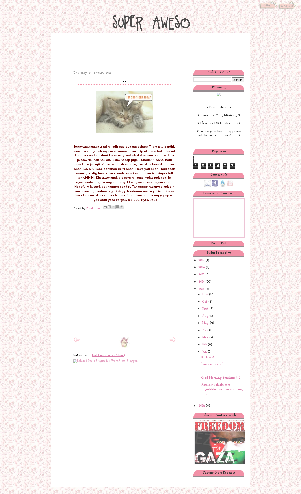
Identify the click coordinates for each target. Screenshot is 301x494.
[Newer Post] (76, 342)
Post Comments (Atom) (108, 355)
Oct (205, 301)
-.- (202, 371)
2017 (202, 260)
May (206, 323)
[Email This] (105, 207)
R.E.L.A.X (207, 357)
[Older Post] (172, 342)
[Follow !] (268, 9)
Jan (205, 351)
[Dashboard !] (287, 9)
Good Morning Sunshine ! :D (221, 378)
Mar (205, 337)
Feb (205, 344)
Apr (205, 330)
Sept (205, 308)
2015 (201, 274)
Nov (205, 294)
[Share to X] (113, 207)
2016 (202, 267)
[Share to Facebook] (117, 207)
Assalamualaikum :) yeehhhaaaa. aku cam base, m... (222, 389)
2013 (201, 289)
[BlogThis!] (109, 207)
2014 (202, 281)
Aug (205, 316)
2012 (202, 406)
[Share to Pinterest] (122, 207)
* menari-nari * (212, 364)
